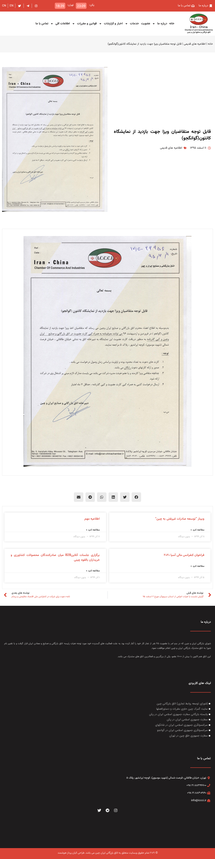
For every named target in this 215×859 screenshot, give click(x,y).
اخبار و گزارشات (113, 23)
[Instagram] (116, 810)
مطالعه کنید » (197, 530)
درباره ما (162, 23)
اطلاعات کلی (62, 23)
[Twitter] (99, 810)
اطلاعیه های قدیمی (195, 44)
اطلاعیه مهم (92, 518)
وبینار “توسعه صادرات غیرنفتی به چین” (179, 518)
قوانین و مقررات (87, 23)
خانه (171, 23)
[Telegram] (108, 810)
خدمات (134, 23)
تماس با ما (41, 23)
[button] (136, 497)
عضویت (145, 23)
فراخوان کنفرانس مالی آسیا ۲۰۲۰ (184, 555)
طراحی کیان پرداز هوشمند (71, 853)
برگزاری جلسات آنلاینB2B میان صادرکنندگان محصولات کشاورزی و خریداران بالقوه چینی (55, 557)
